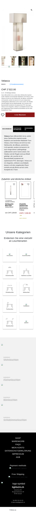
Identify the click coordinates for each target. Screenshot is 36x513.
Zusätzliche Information (17, 129)
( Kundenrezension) (16, 84)
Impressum (18, 454)
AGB (18, 457)
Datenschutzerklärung (18, 451)
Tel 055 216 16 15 (18, 500)
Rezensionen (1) (29, 129)
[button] (3, 114)
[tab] (7, 129)
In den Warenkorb (20, 115)
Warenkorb (18, 441)
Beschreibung (7, 129)
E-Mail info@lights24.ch (18, 502)
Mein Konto (18, 448)
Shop (18, 438)
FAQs (18, 444)
